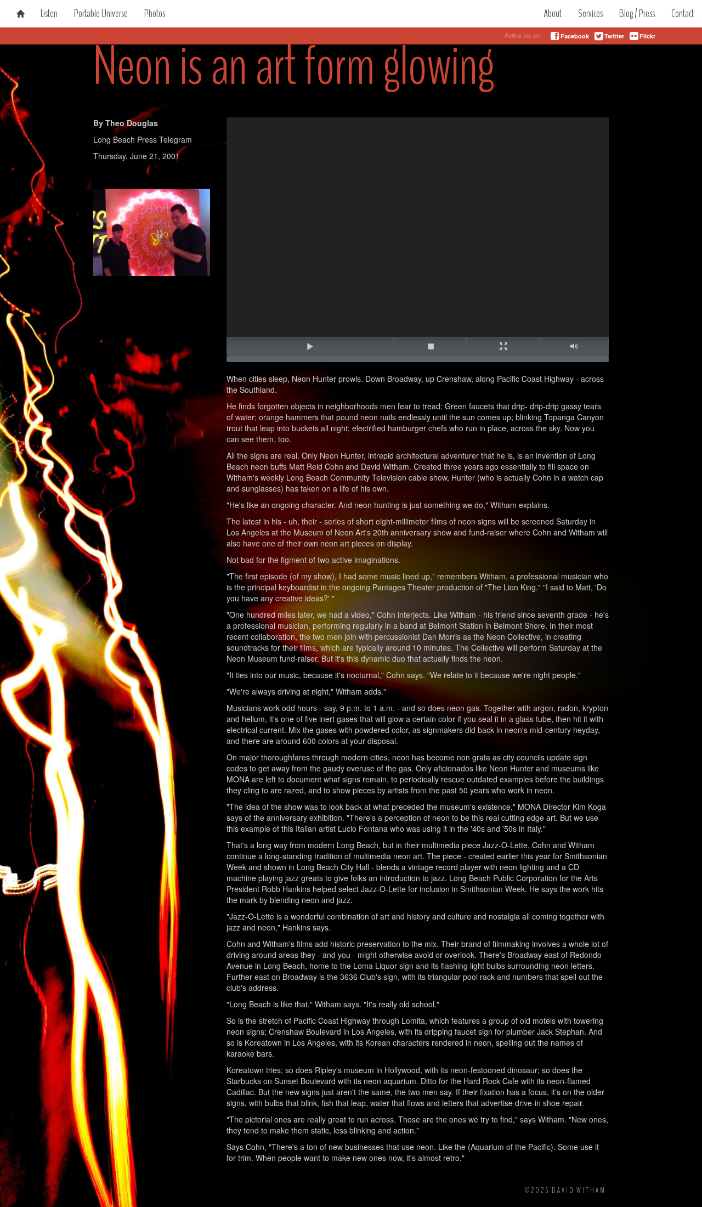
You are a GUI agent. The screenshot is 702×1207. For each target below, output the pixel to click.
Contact (682, 13)
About (553, 13)
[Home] (20, 13)
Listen (49, 13)
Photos (154, 13)
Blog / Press (637, 13)
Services (590, 13)
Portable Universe (101, 13)
